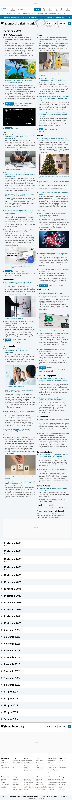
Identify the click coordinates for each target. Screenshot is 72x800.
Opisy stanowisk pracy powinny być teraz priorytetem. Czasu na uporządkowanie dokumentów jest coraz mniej (54, 98)
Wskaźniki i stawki (52, 777)
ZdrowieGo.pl (62, 779)
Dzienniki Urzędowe (28, 782)
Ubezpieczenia (16, 764)
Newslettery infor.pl (45, 505)
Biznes (19, 13)
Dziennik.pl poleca (44, 452)
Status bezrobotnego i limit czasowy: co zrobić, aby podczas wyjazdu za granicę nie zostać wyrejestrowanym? (19, 136)
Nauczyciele (15, 782)
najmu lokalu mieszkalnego (18, 339)
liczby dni (15, 128)
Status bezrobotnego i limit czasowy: (13, 169)
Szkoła (14, 780)
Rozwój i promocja (5, 784)
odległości (49, 367)
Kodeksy (26, 789)
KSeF (64, 13)
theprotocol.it (62, 787)
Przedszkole (15, 779)
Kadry (15, 13)
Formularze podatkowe (64, 786)
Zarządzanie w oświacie (18, 786)
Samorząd (41, 210)
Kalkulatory (39, 777)
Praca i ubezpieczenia (41, 764)
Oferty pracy (62, 789)
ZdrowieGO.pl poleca (45, 486)
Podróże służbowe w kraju (53, 779)
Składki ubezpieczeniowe (53, 782)
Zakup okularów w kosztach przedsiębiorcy (14, 386)
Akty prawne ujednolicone (30, 787)
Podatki (2, 760)
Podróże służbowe (52, 784)
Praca (25, 767)
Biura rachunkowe (52, 758)
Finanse (61, 764)
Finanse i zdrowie (40, 769)
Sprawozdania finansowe (53, 770)
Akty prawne (27, 777)
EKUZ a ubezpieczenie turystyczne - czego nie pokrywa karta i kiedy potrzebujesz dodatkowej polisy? (18, 39)
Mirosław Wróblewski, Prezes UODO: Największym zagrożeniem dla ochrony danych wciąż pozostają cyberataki (53, 114)
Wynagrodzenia (16, 762)
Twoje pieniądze (39, 13)
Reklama (56, 796)
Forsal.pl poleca (43, 416)
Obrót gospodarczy (5, 764)
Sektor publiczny (26, 13)
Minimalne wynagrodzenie (53, 780)
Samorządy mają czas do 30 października (48, 249)
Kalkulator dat (39, 779)
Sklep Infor (26, 769)
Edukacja (59, 13)
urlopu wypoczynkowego (19, 271)
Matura (14, 787)
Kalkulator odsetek (40, 784)
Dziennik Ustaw (27, 779)
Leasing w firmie (39, 767)
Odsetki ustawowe (52, 786)
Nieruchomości (52, 13)
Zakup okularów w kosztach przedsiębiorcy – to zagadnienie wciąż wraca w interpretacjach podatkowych (18, 350)
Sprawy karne (27, 762)
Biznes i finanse (39, 760)
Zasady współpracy (56, 517)
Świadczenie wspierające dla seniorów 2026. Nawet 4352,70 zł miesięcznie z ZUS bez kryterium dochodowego (34, 17)
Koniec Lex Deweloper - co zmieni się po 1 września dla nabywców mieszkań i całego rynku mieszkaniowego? (20, 323)
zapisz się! (66, 507)
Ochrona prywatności (10, 796)
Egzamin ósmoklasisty (18, 789)
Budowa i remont (63, 765)
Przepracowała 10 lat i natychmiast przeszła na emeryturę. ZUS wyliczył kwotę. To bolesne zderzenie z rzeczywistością (20, 174)
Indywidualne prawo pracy (18, 760)
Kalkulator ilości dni (40, 780)
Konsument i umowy (28, 764)
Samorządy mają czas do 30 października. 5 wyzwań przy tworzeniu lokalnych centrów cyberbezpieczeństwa (54, 215)
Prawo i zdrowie (27, 770)
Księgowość (9, 13)
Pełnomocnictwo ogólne (50, 129)
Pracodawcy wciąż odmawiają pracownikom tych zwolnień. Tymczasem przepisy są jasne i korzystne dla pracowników (19, 212)
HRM (14, 769)
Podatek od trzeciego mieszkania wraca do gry (15, 318)
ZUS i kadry (3, 765)
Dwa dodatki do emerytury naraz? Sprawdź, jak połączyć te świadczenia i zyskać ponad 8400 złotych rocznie (54, 380)
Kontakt (51, 796)
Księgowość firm (10, 346)
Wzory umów (62, 784)
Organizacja (3, 779)
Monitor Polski (27, 780)
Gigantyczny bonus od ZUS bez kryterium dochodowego (51, 330)
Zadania (3, 782)
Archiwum (61, 780)
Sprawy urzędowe (28, 765)
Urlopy (14, 765)
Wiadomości (62, 760)
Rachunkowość (4, 762)
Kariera (43, 796)
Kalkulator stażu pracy (41, 786)
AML (49, 772)
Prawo (33, 13)
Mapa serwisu (63, 796)
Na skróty (61, 777)
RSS (47, 796)
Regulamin (37, 796)
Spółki (37, 762)
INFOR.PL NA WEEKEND (12, 35)
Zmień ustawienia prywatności (25, 796)
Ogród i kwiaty (62, 767)
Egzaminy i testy (16, 784)
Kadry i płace (4, 786)
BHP (14, 767)
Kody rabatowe (62, 782)
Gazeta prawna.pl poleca (47, 375)
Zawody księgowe (5, 767)
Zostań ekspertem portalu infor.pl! (50, 511)
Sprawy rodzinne (28, 760)
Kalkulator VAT (39, 782)
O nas (2, 796)
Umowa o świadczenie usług (56, 285)
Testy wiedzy (15, 791)
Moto (46, 13)
